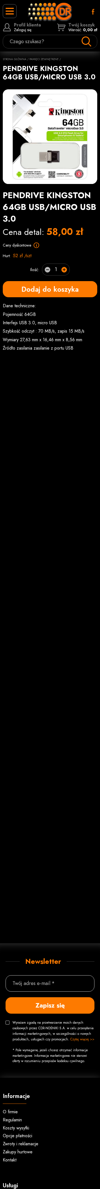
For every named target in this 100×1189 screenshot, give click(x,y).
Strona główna (14, 59)
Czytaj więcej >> (82, 1039)
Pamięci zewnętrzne (44, 59)
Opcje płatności (17, 1136)
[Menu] (10, 11)
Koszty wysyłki (16, 1128)
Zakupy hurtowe (17, 1152)
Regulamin (12, 1120)
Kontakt (9, 1160)
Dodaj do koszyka (50, 289)
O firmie (10, 1112)
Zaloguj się (27, 27)
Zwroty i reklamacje (20, 1144)
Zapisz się (50, 1005)
